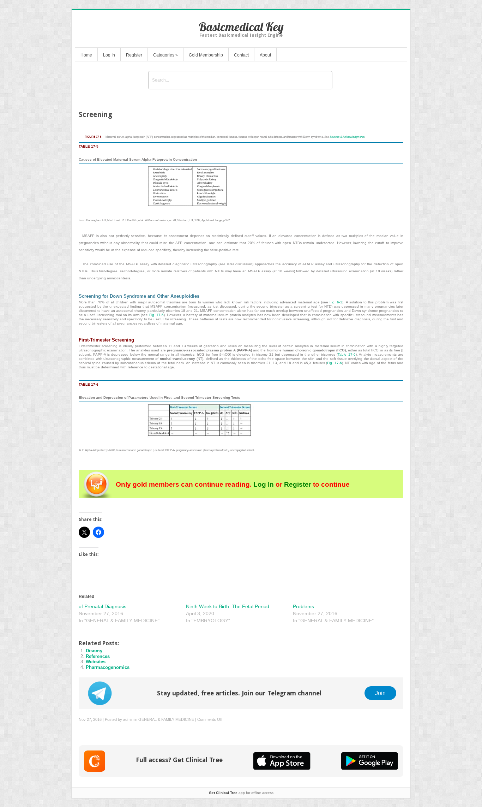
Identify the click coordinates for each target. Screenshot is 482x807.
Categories (165, 55)
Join (380, 693)
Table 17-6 (346, 354)
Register (134, 55)
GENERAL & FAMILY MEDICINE (166, 719)
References (98, 656)
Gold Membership (206, 55)
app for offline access (241, 793)
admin (128, 719)
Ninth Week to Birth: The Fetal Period (227, 606)
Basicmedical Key (241, 26)
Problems (303, 606)
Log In (109, 55)
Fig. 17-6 (334, 363)
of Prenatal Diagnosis (102, 606)
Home (86, 55)
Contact (241, 55)
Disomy (94, 650)
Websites (96, 661)
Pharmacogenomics (107, 667)
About (265, 55)
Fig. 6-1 (336, 302)
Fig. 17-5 (156, 315)
